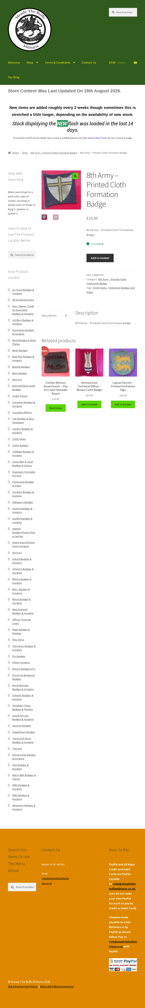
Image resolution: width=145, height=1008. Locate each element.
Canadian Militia (22, 412)
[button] (75, 176)
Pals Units (18, 639)
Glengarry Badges (22, 502)
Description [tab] (49, 315)
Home (15, 152)
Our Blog (13, 77)
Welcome (14, 62)
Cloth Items (100, 287)
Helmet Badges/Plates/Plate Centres (23, 532)
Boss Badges (19, 373)
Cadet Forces (20, 396)
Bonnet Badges (21, 366)
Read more (55, 408)
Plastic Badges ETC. (24, 669)
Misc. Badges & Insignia (21, 591)
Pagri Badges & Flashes (21, 631)
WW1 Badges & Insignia (20, 787)
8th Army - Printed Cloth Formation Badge (54, 152)
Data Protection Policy (23, 986)
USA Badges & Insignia (20, 766)
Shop (30, 62)
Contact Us (89, 62)
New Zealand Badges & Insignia (23, 611)
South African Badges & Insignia (23, 717)
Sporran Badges (21, 725)
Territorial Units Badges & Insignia (23, 740)
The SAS (17, 748)
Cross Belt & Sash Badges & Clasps (22, 463)
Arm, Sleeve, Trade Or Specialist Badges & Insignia (23, 310)
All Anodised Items (23, 300)
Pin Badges (18, 656)
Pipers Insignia (21, 662)
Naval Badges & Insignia (21, 601)
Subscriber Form (97, 138)
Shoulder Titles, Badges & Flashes (22, 707)
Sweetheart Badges (23, 732)
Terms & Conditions (57, 62)
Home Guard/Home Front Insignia (23, 544)
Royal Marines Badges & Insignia (23, 687)
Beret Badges (20, 350)
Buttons (17, 379)
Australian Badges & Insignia (23, 332)
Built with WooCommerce (57, 986)
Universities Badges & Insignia (24, 756)
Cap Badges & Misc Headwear (23, 420)
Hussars (17, 552)
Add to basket (100, 258)
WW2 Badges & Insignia (20, 797)
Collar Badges (20, 445)
